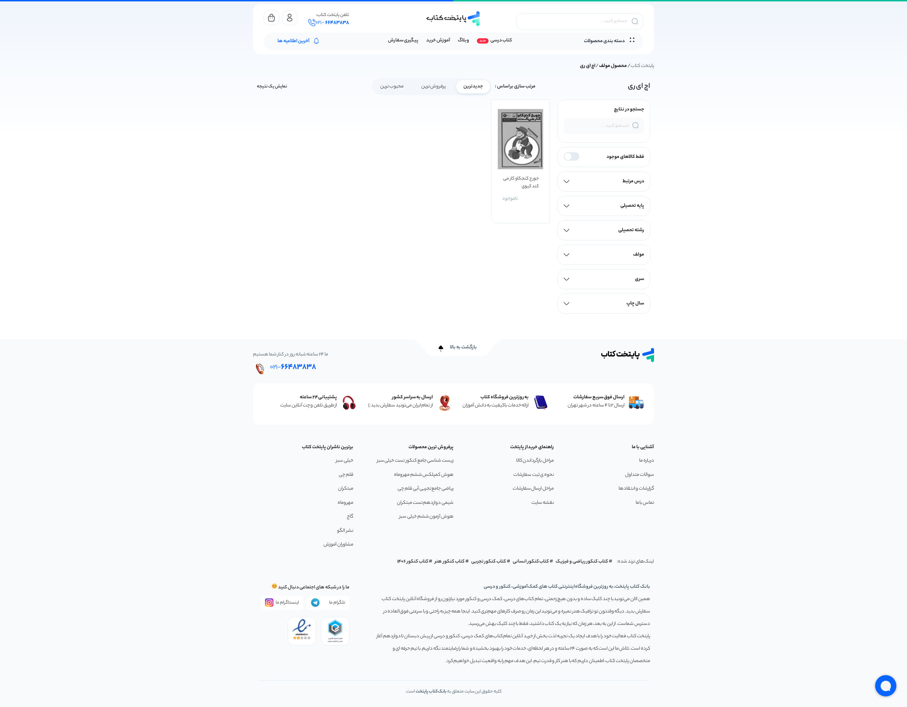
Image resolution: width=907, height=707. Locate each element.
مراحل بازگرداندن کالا (535, 461)
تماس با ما (645, 503)
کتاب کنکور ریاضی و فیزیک (582, 562)
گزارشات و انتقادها (636, 489)
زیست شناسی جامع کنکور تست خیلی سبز (415, 461)
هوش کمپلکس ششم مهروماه (424, 475)
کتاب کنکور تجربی (488, 562)
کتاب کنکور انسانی (531, 562)
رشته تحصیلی (631, 230)
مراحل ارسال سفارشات (533, 489)
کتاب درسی (501, 40)
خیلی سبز (344, 461)
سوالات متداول (639, 475)
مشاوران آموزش (338, 545)
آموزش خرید (438, 40)
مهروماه (345, 503)
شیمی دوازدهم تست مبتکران (425, 503)
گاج (350, 517)
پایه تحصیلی (632, 206)
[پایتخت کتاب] (453, 19)
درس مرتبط (633, 181)
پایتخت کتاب (642, 66)
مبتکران (345, 489)
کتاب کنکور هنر (449, 562)
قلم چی (346, 475)
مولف (638, 255)
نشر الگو (345, 531)
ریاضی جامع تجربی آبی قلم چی (426, 489)
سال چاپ (635, 304)
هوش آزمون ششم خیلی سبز (426, 517)
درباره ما (646, 461)
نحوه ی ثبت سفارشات (533, 475)
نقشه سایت (542, 503)
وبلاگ (463, 40)
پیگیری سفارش (403, 40)
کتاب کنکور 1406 (412, 562)
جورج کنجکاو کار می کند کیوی (521, 182)
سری (639, 279)
